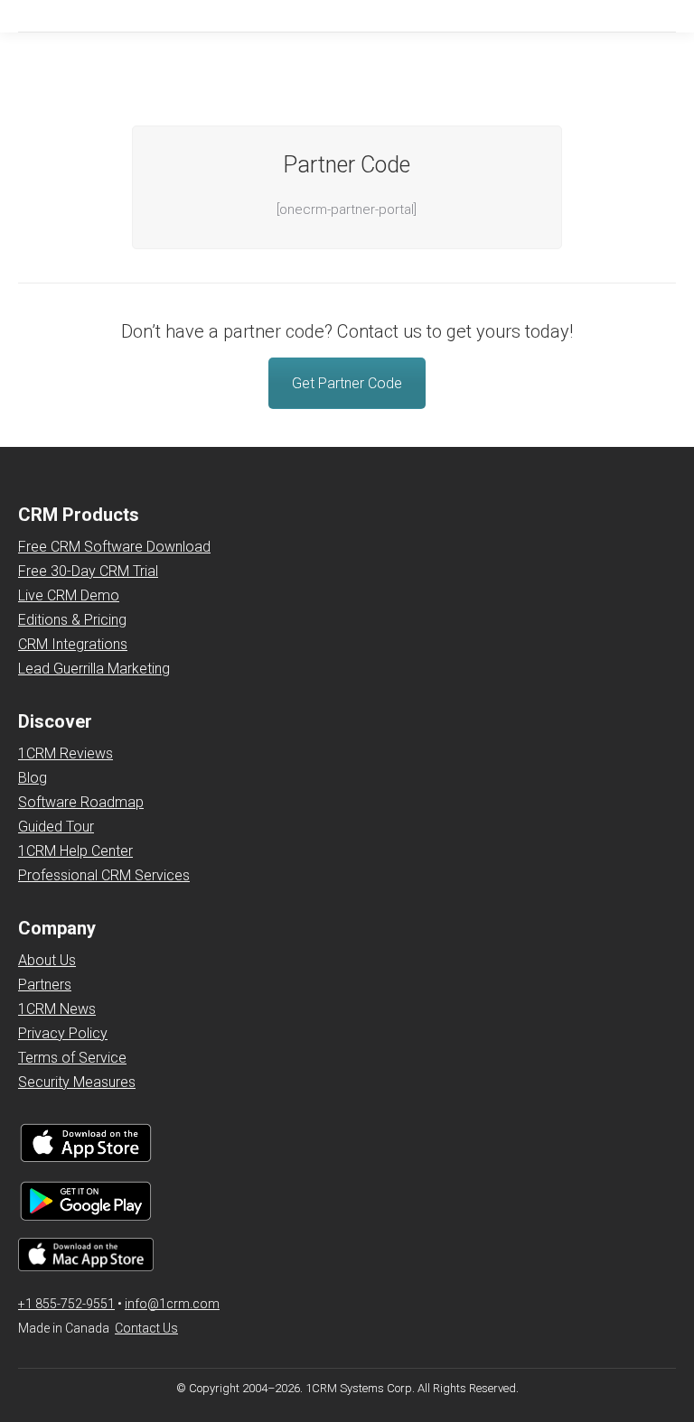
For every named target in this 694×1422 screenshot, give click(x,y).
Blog (32, 777)
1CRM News (57, 1009)
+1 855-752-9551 (66, 1304)
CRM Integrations (72, 644)
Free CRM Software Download (114, 546)
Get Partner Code (347, 383)
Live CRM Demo (68, 595)
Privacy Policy (63, 1033)
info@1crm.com (172, 1304)
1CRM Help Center (75, 851)
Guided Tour (56, 826)
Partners (44, 984)
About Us (47, 960)
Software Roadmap (81, 802)
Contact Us (146, 1328)
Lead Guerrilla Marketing (94, 668)
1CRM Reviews (65, 753)
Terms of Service (72, 1057)
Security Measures (77, 1082)
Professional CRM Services (104, 875)
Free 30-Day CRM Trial (88, 571)
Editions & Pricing (72, 619)
